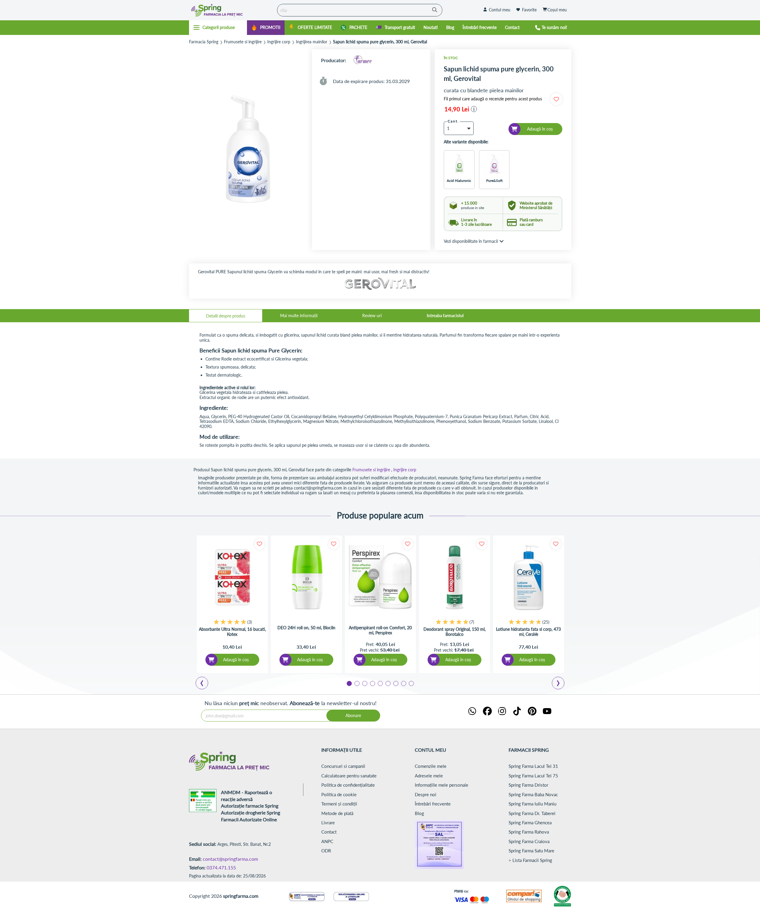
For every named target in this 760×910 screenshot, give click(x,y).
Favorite (529, 9)
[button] (474, 109)
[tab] (225, 315)
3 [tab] (364, 683)
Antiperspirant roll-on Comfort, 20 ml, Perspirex (380, 630)
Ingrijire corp (278, 41)
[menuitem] (266, 27)
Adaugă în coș (236, 659)
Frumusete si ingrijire (243, 41)
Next (559, 683)
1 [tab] (349, 683)
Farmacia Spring (203, 41)
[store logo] (232, 10)
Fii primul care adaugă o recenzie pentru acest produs (493, 98)
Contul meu (499, 9)
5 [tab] (380, 683)
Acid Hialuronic (459, 180)
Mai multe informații (298, 315)
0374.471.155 (221, 867)
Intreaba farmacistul (445, 315)
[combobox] (359, 10)
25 (545, 621)
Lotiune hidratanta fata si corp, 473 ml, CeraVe (528, 632)
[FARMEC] (362, 60)
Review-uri (372, 315)
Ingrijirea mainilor (311, 41)
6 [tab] (388, 683)
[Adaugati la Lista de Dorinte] (259, 544)
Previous (205, 683)
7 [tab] (395, 683)
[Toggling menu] (218, 27)
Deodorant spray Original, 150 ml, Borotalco (454, 632)
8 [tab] (403, 683)
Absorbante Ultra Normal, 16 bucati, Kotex (232, 632)
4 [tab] (372, 683)
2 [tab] (356, 683)
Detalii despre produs (225, 315)
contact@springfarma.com (230, 859)
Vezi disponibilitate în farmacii (471, 241)
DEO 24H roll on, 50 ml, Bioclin (306, 627)
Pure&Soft (494, 180)
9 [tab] (411, 683)
